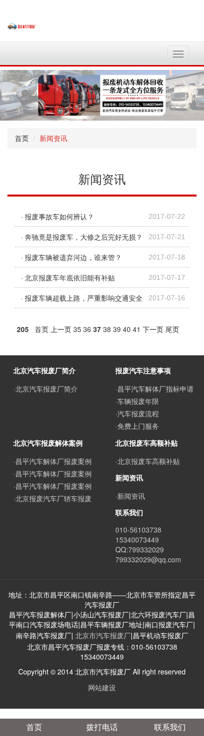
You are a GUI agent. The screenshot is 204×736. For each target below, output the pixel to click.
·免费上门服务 (137, 426)
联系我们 (170, 727)
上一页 (61, 329)
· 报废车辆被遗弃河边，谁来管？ (71, 257)
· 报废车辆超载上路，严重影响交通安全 (82, 298)
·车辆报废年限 (137, 401)
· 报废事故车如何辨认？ (57, 216)
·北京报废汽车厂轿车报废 (52, 498)
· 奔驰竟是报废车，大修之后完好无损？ (82, 237)
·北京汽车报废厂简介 (45, 389)
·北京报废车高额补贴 (147, 461)
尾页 (172, 329)
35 (77, 329)
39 (117, 329)
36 (87, 329)
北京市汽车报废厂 (103, 635)
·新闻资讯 (130, 496)
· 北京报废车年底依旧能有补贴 (68, 277)
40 (127, 329)
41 (137, 329)
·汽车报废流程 (137, 413)
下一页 (153, 329)
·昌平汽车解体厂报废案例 (52, 461)
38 (107, 329)
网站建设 (102, 687)
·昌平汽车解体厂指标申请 (154, 389)
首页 (22, 138)
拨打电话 (102, 727)
